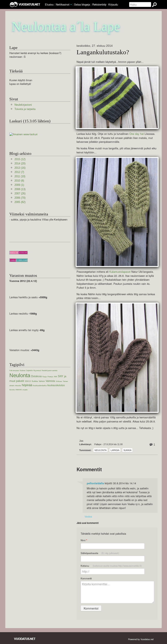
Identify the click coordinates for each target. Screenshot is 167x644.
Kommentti (86, 578)
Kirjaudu (113, 4)
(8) (19, 180)
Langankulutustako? (103, 52)
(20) (19, 163)
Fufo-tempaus (14, 370)
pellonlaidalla (95, 483)
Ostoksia (36, 376)
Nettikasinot (62, 4)
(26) (19, 193)
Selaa (82, 4)
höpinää (27, 385)
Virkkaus (59, 381)
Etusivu (49, 4)
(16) (19, 167)
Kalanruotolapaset (120, 271)
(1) (19, 184)
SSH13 (28, 381)
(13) (19, 189)
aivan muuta (15, 385)
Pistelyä (50, 377)
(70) (19, 197)
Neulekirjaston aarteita (49, 370)
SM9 (55, 377)
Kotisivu (111, 565)
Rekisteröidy (99, 4)
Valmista (50, 381)
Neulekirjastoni (23, 104)
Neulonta (100, 450)
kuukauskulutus (56, 385)
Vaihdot (42, 381)
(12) (19, 159)
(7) (19, 172)
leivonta (12, 390)
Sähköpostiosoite (100, 553)
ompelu (24, 390)
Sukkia (127, 450)
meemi (18, 389)
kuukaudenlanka (40, 386)
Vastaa (88, 516)
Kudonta (22, 370)
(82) (19, 202)
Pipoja (44, 377)
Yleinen (65, 381)
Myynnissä (37, 370)
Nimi (84, 540)
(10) (19, 176)
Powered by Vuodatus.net (141, 639)
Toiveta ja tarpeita (24, 109)
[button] (71, 4)
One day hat (136, 133)
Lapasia (115, 450)
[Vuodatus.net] (24, 638)
